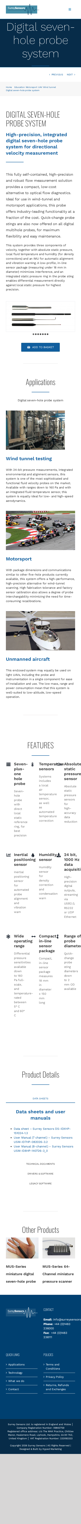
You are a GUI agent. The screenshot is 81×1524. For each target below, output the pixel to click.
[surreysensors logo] (22, 5)
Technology (15, 1372)
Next (70, 74)
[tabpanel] (40, 1132)
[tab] (40, 1098)
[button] (33, 334)
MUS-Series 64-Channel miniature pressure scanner (58, 1273)
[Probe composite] (40, 316)
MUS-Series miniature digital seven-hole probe (21, 1273)
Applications (16, 1364)
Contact (13, 1389)
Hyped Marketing (51, 1449)
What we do (16, 1381)
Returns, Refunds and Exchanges (57, 1387)
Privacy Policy (55, 1376)
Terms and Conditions (53, 1366)
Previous (57, 74)
